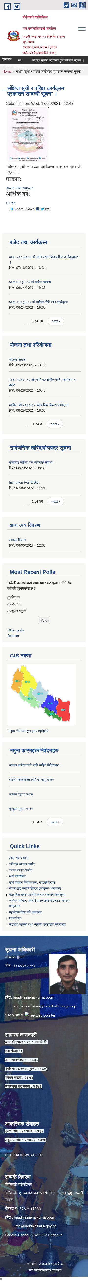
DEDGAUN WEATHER (24, 1155)
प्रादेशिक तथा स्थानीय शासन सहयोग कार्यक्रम (37, 895)
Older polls (15, 630)
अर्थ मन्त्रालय (17, 876)
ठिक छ (15, 597)
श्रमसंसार (15, 918)
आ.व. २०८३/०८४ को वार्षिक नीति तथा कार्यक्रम (38, 302)
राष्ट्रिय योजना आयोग (22, 864)
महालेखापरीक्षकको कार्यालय (25, 912)
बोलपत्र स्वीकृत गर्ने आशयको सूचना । (32, 462)
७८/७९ (11, 203)
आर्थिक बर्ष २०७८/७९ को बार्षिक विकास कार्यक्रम (38, 405)
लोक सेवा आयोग (18, 858)
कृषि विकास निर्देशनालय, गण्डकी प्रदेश (32, 882)
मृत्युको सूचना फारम (21, 809)
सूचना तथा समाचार (19, 188)
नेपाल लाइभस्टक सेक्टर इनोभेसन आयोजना (35, 888)
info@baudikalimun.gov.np (35, 1226)
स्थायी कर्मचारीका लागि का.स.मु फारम (31, 780)
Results (13, 636)
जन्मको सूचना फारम (21, 794)
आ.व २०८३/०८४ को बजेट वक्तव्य (30, 282)
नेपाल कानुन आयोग (20, 870)
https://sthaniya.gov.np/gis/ (27, 731)
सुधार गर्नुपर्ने (18, 611)
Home (7, 71)
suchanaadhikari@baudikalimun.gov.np (45, 1006)
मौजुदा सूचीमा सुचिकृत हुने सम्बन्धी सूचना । (50, 60)
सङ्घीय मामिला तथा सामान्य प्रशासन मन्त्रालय (37, 924)
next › (55, 321)
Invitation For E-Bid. (24, 482)
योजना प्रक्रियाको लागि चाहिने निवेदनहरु (34, 765)
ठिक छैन (16, 604)
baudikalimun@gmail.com (33, 997)
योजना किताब (17, 360)
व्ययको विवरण (17, 540)
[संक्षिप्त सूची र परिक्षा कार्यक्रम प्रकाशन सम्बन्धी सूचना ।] (28, 134)
